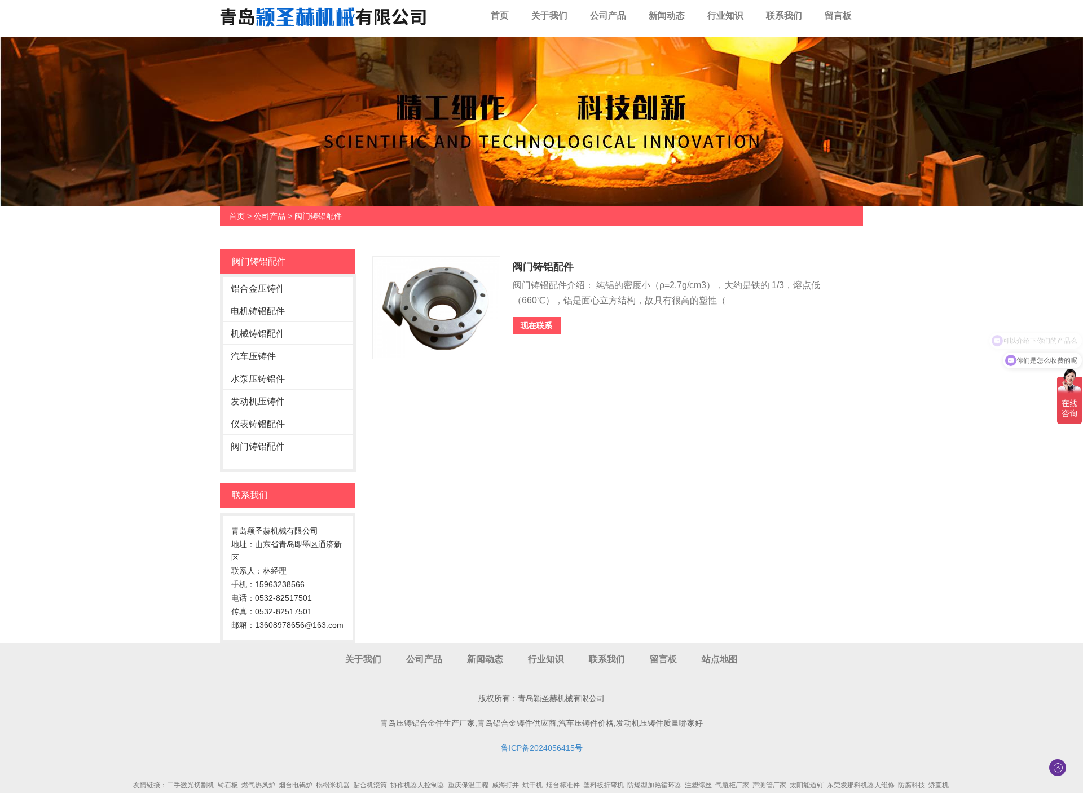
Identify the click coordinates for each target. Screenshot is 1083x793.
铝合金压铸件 (258, 288)
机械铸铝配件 (258, 333)
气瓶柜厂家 (732, 785)
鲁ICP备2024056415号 (542, 747)
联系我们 (784, 15)
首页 (500, 15)
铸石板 (228, 785)
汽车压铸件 (253, 356)
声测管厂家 (769, 785)
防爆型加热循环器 (654, 785)
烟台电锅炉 (295, 785)
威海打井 (505, 785)
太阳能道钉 (807, 785)
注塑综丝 (698, 785)
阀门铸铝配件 (318, 216)
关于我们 (549, 15)
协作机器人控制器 (417, 785)
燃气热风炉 (258, 785)
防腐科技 (911, 785)
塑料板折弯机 (603, 785)
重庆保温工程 (468, 785)
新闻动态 (667, 15)
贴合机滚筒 (370, 785)
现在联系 (536, 325)
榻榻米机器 (333, 785)
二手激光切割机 (190, 785)
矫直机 (938, 785)
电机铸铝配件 (258, 311)
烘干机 (532, 785)
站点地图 (720, 659)
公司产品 (608, 15)
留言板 (838, 15)
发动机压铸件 (258, 401)
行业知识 (725, 15)
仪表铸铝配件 (258, 424)
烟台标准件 (563, 785)
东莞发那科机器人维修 (861, 785)
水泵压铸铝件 (258, 379)
